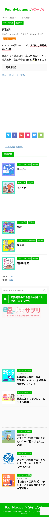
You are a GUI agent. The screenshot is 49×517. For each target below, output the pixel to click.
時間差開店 (23, 263)
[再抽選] (34, 135)
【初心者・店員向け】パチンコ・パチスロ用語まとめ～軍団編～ (31, 485)
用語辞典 (19, 147)
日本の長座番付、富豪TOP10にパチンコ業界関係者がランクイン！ (31, 380)
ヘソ (11, 277)
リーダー (21, 169)
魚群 (19, 226)
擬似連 (20, 245)
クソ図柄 (20, 75)
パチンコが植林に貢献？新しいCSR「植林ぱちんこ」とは (31, 441)
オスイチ (21, 187)
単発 (11, 75)
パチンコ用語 (10, 147)
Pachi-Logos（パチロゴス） (24, 507)
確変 (4, 75)
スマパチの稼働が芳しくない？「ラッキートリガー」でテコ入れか (31, 463)
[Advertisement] (24, 104)
